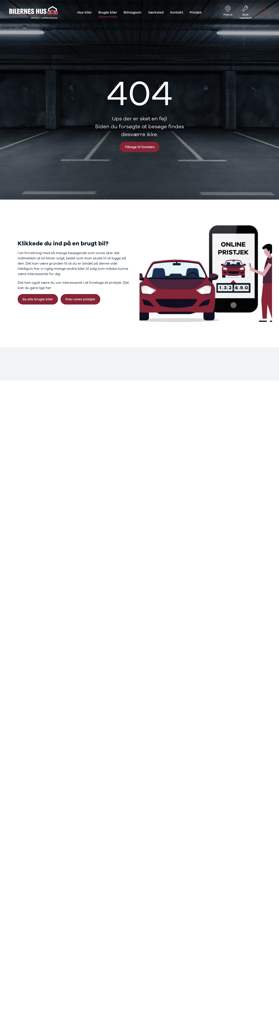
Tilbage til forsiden (140, 147)
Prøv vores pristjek (80, 299)
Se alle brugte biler (37, 299)
